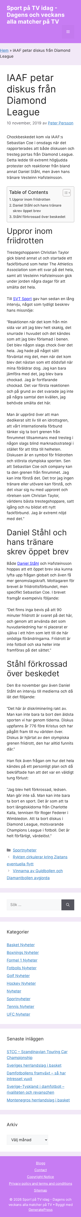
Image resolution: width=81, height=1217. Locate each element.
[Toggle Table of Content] (64, 193)
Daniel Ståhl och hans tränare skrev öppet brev (37, 208)
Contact (40, 1170)
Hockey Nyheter (21, 983)
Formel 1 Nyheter (22, 960)
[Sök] (67, 904)
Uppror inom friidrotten (31, 199)
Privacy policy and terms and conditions (40, 1183)
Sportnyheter (24, 850)
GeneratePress (41, 1209)
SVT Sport (22, 298)
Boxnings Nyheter (23, 952)
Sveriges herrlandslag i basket (34, 1065)
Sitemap (40, 1190)
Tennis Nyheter (20, 1006)
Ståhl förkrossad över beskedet (39, 217)
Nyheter (14, 991)
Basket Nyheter (21, 945)
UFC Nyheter (18, 1014)
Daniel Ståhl (28, 563)
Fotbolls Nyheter (21, 968)
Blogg (40, 1163)
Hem (4, 50)
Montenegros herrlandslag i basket (38, 1100)
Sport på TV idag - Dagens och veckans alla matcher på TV (36, 15)
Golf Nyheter (18, 975)
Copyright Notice (40, 1177)
